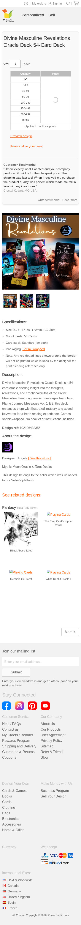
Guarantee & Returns (18, 752)
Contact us (10, 729)
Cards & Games (14, 791)
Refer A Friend (52, 752)
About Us (48, 724)
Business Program (55, 791)
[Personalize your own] (26, 146)
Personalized (33, 15)
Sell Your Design (54, 796)
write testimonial (49, 200)
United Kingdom (19, 897)
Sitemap (47, 746)
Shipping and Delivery (19, 746)
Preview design (21, 136)
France (12, 908)
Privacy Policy (51, 740)
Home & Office (13, 830)
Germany (14, 891)
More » (70, 632)
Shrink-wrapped (33, 349)
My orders (39, 3)
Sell (51, 15)
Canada (13, 885)
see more (71, 200)
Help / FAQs (11, 724)
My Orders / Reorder (17, 735)
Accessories (11, 824)
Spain (12, 902)
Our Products (51, 729)
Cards (6, 802)
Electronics (10, 819)
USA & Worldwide (20, 880)
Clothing (8, 807)
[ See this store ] (39, 458)
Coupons (9, 757)
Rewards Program (16, 740)
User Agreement (53, 735)
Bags (6, 813)
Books (7, 796)
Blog (44, 757)
